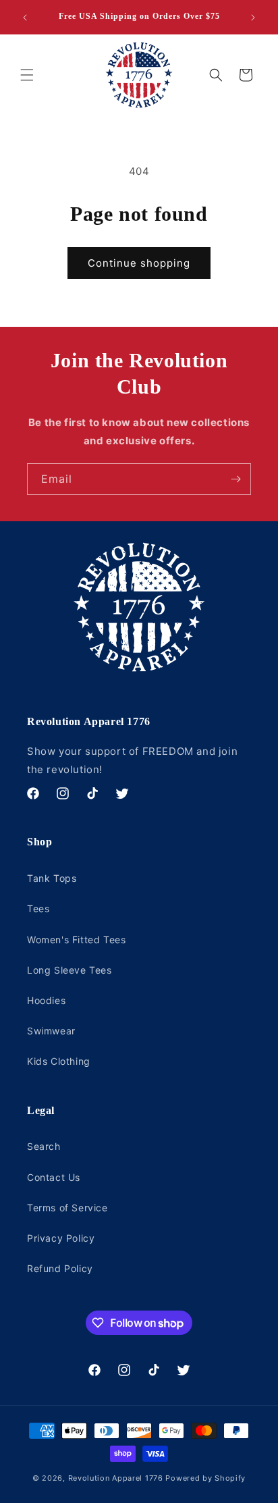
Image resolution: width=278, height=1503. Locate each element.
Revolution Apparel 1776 (115, 1478)
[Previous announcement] (25, 17)
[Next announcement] (253, 17)
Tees (38, 908)
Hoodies (46, 1000)
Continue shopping (139, 263)
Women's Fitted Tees (76, 939)
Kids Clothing (58, 1061)
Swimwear (51, 1030)
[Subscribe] (235, 479)
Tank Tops (51, 878)
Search (44, 1146)
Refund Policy (60, 1268)
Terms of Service (67, 1207)
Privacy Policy (60, 1238)
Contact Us (53, 1177)
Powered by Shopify (205, 1478)
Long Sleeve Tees (69, 970)
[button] (27, 75)
